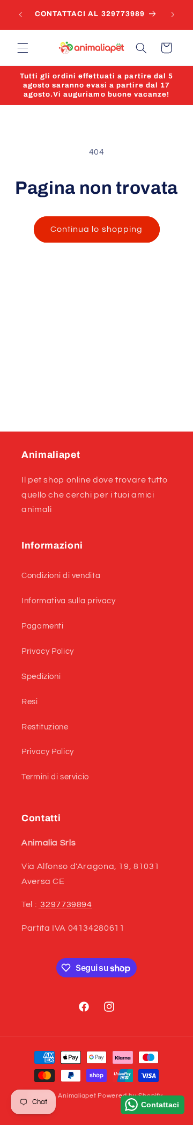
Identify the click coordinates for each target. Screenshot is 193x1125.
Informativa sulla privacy (68, 601)
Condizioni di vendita (60, 576)
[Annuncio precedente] (20, 14)
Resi (29, 702)
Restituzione (45, 727)
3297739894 (65, 904)
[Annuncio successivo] (172, 14)
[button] (22, 47)
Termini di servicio (55, 777)
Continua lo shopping (96, 229)
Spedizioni (41, 677)
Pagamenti (42, 626)
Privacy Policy (47, 651)
